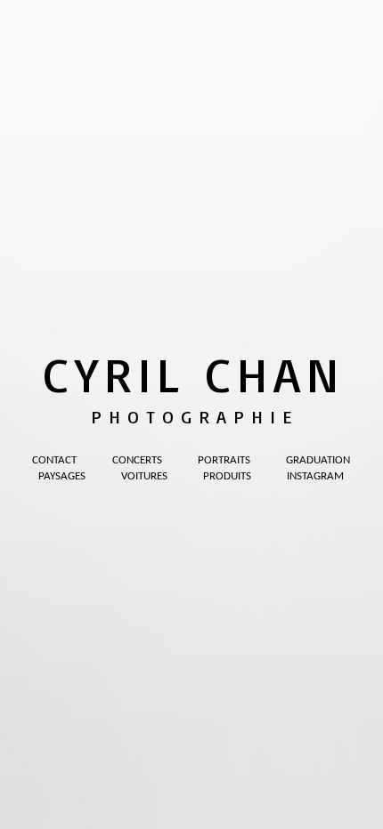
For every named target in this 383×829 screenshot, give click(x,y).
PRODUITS (227, 476)
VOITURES (144, 476)
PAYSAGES (62, 476)
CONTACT (54, 460)
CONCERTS (137, 460)
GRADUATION (318, 460)
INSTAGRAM (315, 476)
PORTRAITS (224, 460)
